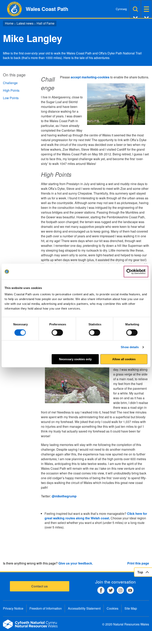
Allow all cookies (124, 359)
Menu (146, 9)
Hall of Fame (45, 23)
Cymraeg (121, 9)
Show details (130, 347)
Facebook (100, 590)
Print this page (138, 563)
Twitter (110, 590)
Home (9, 23)
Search (135, 9)
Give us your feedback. (75, 563)
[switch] (57, 332)
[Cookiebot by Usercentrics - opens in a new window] (135, 272)
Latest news (25, 23)
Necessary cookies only (75, 359)
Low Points (11, 98)
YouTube (130, 590)
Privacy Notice (13, 608)
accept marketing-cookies (90, 77)
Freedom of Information (45, 608)
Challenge (10, 83)
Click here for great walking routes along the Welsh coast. (96, 515)
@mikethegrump (64, 496)
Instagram (120, 590)
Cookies (112, 608)
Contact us (39, 586)
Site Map (130, 608)
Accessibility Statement (84, 608)
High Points (11, 90)
